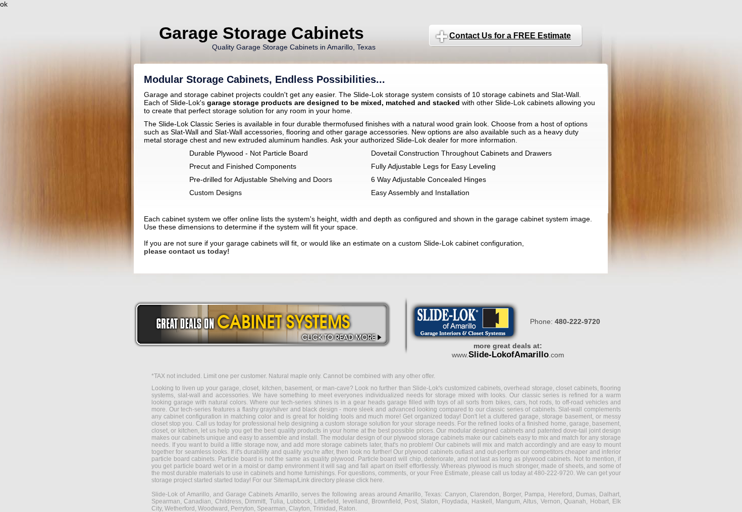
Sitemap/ (285, 480)
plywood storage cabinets (429, 437)
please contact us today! (187, 251)
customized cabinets (473, 388)
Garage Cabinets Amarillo (262, 494)
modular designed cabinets (485, 430)
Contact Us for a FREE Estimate (510, 35)
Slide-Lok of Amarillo (180, 494)
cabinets (458, 444)
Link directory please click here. (341, 480)
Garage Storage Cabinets (261, 32)
